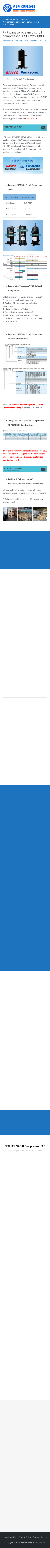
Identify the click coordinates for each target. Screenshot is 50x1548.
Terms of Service (40, 1537)
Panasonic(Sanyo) (10, 41)
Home (5, 1537)
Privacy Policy (25, 1537)
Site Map (13, 1537)
